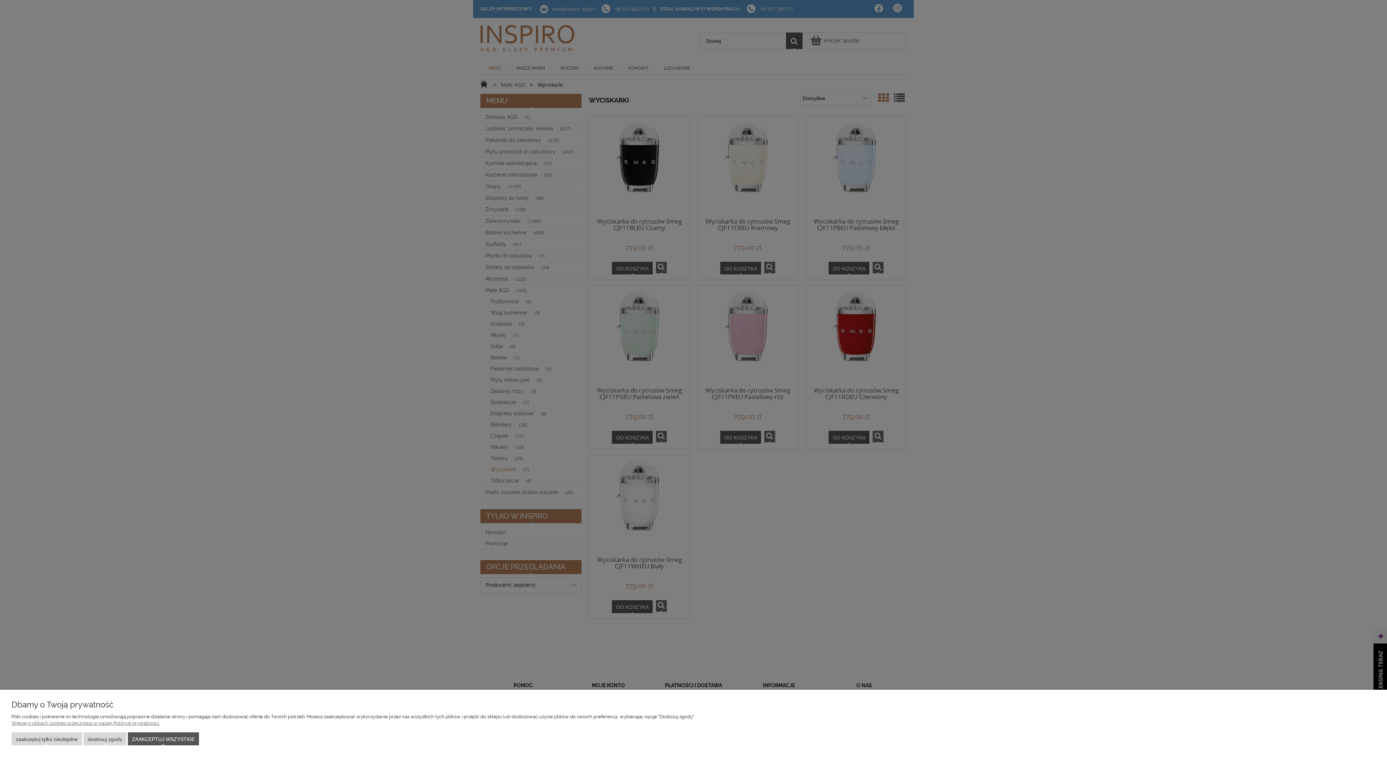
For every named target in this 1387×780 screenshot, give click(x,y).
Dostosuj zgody (105, 739)
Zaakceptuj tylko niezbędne (47, 739)
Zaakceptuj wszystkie (163, 739)
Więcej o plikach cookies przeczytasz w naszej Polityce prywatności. (86, 723)
